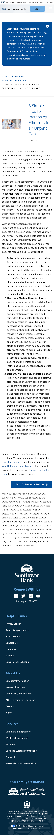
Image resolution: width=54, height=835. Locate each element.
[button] (37, 9)
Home (5, 76)
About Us (18, 76)
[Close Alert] (47, 26)
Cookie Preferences (33, 828)
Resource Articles (14, 80)
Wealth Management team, (16, 465)
